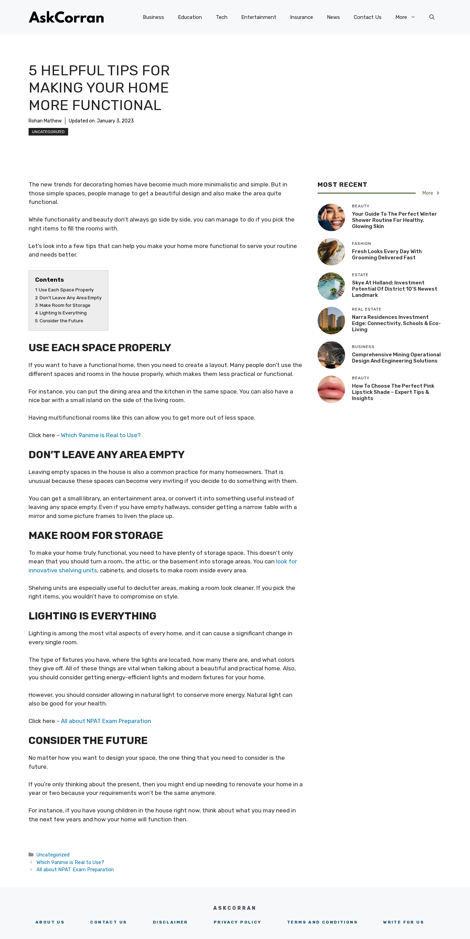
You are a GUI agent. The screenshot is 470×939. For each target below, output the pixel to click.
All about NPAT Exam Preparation (106, 720)
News (333, 17)
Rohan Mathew (45, 121)
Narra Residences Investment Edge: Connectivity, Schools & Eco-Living (396, 323)
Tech (221, 17)
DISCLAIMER (170, 922)
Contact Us (368, 17)
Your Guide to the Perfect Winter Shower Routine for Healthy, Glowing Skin (394, 220)
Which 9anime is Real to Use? (101, 435)
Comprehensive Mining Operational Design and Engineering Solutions (396, 357)
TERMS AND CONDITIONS (322, 922)
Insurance (301, 17)
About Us (50, 922)
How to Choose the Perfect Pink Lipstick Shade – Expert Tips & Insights (393, 391)
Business (153, 17)
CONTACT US (108, 922)
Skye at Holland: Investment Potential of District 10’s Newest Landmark (394, 288)
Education (190, 17)
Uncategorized (48, 131)
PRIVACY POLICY (237, 922)
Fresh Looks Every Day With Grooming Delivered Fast (387, 254)
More (401, 17)
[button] (432, 17)
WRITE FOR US (403, 922)
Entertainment (258, 17)
